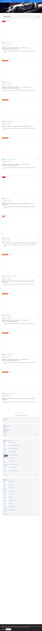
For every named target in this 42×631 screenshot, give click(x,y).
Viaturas (27, 1)
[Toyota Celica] (6, 452)
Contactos (37, 1)
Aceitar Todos (8, 629)
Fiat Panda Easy (14, 461)
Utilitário (5, 433)
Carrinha (20, 164)
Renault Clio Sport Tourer (10, 159)
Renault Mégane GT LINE (10, 393)
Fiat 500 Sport (7, 315)
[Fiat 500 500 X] (21, 69)
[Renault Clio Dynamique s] (6, 446)
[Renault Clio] (21, 186)
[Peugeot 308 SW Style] (6, 455)
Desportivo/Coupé (7, 429)
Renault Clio (7, 198)
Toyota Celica (14, 451)
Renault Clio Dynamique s (16, 445)
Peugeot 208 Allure (15, 448)
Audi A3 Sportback (8, 121)
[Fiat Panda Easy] (6, 462)
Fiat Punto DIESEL (8, 43)
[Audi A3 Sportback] (21, 109)
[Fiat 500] (6, 459)
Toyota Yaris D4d (14, 470)
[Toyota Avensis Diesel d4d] (21, 263)
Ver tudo (6, 435)
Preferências (3, 629)
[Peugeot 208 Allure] (6, 449)
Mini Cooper (7, 238)
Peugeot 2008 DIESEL (9, 354)
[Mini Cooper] (21, 225)
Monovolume (21, 87)
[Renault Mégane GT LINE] (21, 381)
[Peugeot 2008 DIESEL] (21, 342)
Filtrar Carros (7, 16)
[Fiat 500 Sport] (21, 303)
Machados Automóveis (7, 1)
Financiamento (32, 1)
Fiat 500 (13, 458)
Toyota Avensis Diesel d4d (10, 276)
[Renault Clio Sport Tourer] (21, 147)
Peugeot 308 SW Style (15, 454)
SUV (19, 359)
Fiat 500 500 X (7, 82)
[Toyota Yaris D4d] (6, 471)
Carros (5, 46)
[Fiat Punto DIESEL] (21, 30)
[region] (21, 627)
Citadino (20, 47)
